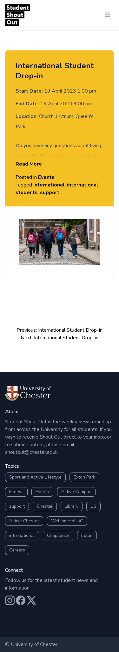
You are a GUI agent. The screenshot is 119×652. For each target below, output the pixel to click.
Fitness (16, 492)
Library (71, 506)
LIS (93, 506)
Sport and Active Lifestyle (35, 477)
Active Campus (76, 492)
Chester (45, 506)
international (49, 184)
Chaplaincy (58, 535)
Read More (29, 163)
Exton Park (84, 477)
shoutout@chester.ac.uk (31, 452)
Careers (17, 550)
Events (46, 177)
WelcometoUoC (67, 521)
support (49, 192)
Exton (87, 535)
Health (42, 492)
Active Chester (24, 521)
